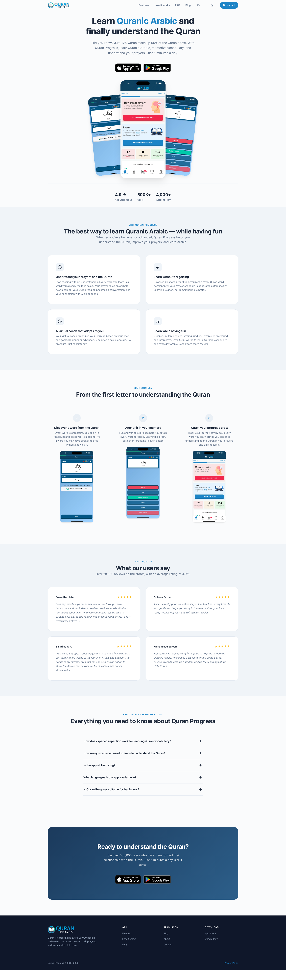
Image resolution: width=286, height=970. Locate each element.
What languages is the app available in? (109, 777)
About (167, 938)
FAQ (177, 5)
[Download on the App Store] (128, 67)
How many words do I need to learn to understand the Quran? (124, 753)
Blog (188, 5)
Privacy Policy (231, 963)
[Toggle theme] (212, 5)
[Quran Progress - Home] (58, 5)
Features (144, 5)
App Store (210, 933)
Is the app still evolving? (99, 765)
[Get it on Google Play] (157, 67)
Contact (168, 944)
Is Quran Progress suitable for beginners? (111, 789)
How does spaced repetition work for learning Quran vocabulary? (127, 741)
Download (229, 5)
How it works (162, 5)
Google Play (211, 938)
